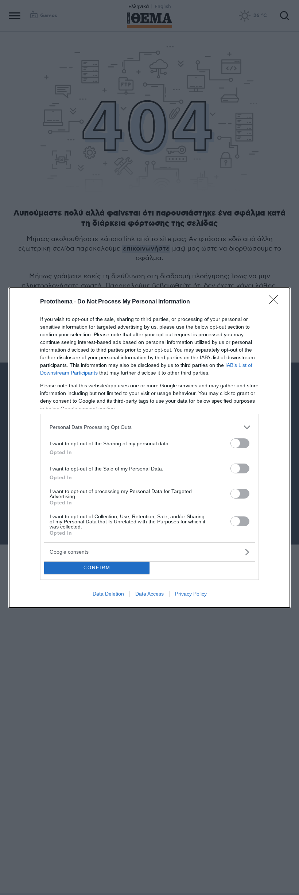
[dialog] (149, 448)
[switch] (239, 443)
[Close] (276, 302)
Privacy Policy (191, 594)
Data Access (149, 594)
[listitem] (149, 427)
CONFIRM (97, 567)
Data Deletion (108, 594)
